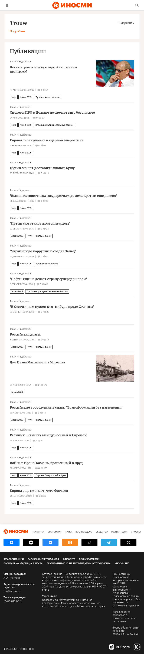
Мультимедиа (119, 532)
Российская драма (25, 334)
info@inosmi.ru (12, 591)
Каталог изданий (14, 559)
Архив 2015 (25, 97)
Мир (13, 97)
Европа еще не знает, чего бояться (39, 491)
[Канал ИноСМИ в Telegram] (109, 542)
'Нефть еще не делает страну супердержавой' (48, 279)
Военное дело (84, 532)
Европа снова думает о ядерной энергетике (46, 140)
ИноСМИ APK (122, 563)
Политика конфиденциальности (23, 563)
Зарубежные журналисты (43, 559)
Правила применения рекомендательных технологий (78, 563)
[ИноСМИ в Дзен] (31, 542)
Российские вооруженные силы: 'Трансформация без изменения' (66, 407)
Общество (102, 532)
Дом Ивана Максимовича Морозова (37, 362)
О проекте (69, 559)
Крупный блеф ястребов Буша (50, 475)
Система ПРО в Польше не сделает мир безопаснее (52, 112)
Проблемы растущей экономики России (47, 291)
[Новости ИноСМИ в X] (128, 542)
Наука (68, 532)
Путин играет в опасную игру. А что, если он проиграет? (43, 69)
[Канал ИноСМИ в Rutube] (89, 542)
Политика (38, 532)
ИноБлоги (137, 532)
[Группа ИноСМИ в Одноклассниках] (70, 542)
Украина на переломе (46, 263)
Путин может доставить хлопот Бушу (42, 168)
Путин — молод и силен (47, 97)
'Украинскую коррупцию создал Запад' (43, 251)
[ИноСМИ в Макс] (11, 542)
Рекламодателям (89, 559)
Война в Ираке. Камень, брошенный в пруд (46, 463)
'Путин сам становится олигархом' (40, 223)
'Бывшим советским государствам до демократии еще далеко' (63, 196)
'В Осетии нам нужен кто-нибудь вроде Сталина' (52, 307)
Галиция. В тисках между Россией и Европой (48, 435)
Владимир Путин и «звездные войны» (54, 125)
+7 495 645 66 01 (13, 601)
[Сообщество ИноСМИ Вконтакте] (50, 542)
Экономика (54, 532)
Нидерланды (125, 23)
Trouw (13, 61)
